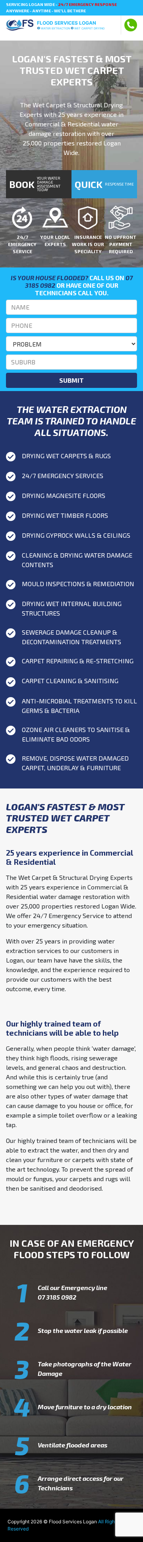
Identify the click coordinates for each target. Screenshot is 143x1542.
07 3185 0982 (57, 1297)
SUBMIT (71, 380)
